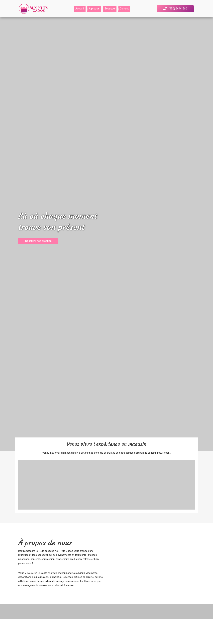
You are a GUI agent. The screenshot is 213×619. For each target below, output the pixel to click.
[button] (175, 8)
